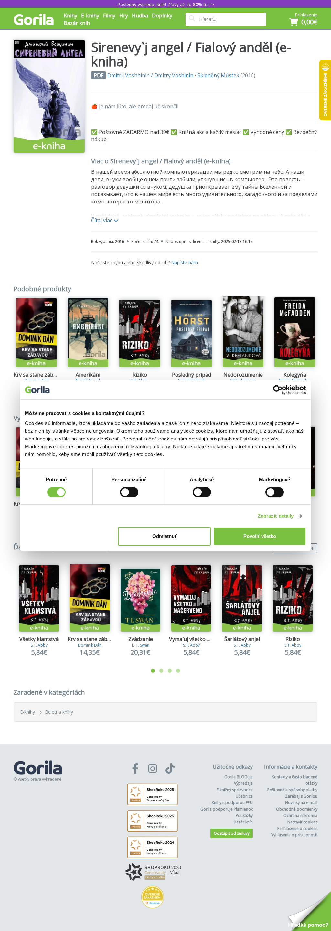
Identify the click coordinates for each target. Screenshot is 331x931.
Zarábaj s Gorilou (301, 796)
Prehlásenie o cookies (297, 828)
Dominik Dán (89, 645)
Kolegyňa (294, 374)
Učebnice (244, 796)
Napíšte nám (184, 262)
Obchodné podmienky (296, 809)
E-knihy (27, 712)
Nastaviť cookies (302, 822)
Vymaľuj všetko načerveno (201, 639)
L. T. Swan (140, 645)
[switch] (129, 492)
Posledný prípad (191, 374)
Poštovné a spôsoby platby (292, 789)
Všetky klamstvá (39, 639)
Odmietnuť (164, 536)
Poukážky (244, 815)
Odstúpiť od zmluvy (232, 833)
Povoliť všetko (259, 536)
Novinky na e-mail (301, 802)
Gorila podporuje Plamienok (226, 809)
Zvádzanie (140, 639)
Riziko (140, 374)
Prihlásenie (306, 15)
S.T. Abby (39, 645)
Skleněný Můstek (218, 75)
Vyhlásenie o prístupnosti (294, 835)
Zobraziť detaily (276, 516)
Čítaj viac (102, 220)
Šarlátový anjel (242, 639)
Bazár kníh (77, 22)
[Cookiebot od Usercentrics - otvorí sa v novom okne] (278, 390)
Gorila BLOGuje (238, 777)
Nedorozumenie (243, 374)
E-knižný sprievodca (235, 789)
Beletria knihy (59, 712)
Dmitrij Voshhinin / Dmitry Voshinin (150, 75)
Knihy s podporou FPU (232, 802)
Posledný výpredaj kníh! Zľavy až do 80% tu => (165, 4)
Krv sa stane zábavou (39, 374)
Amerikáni (88, 374)
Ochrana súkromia (300, 815)
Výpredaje (243, 783)
